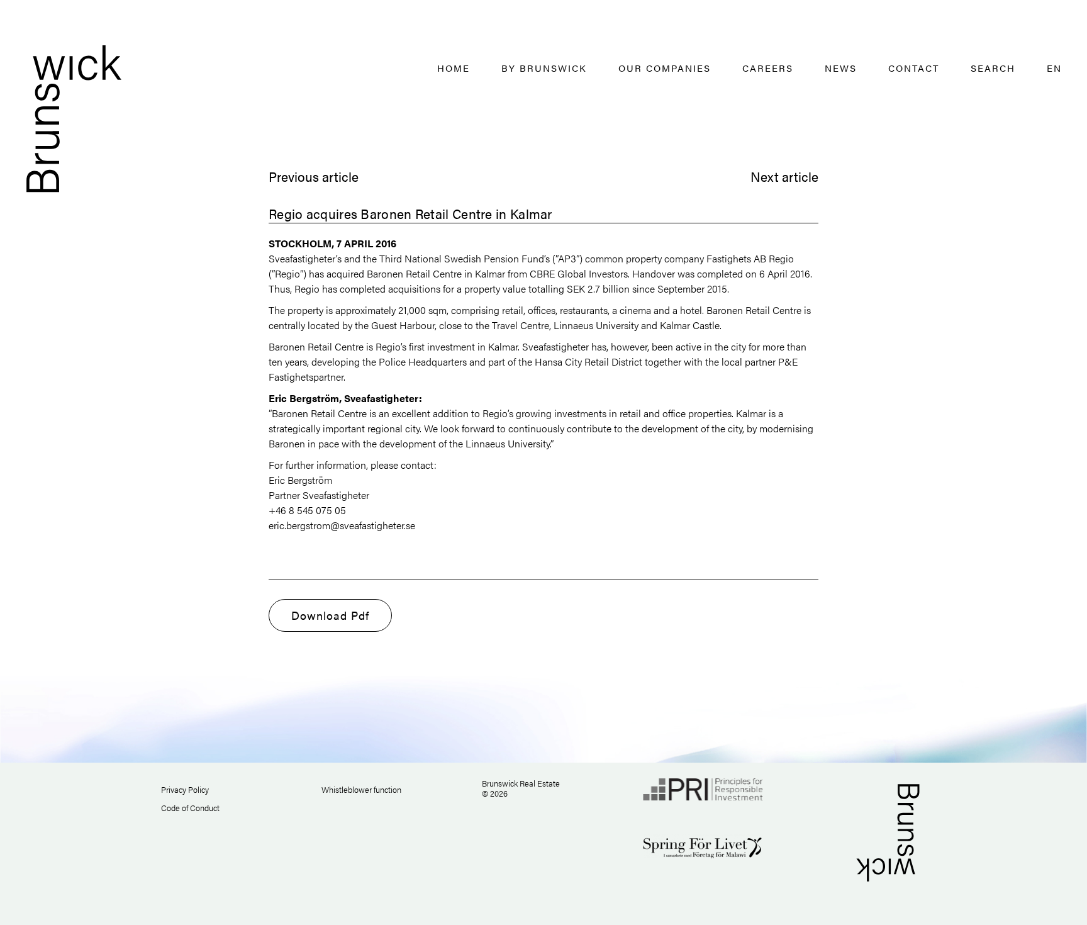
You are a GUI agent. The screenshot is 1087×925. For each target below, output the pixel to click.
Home (453, 67)
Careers (767, 67)
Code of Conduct (190, 808)
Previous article (314, 176)
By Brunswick (544, 67)
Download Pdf (330, 615)
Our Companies (664, 67)
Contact (913, 67)
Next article (784, 176)
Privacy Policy (185, 789)
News (841, 67)
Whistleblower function (361, 789)
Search (993, 67)
